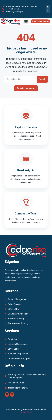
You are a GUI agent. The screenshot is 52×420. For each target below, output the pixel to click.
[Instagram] (12, 394)
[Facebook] (7, 394)
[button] (26, 21)
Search (42, 79)
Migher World (26, 412)
